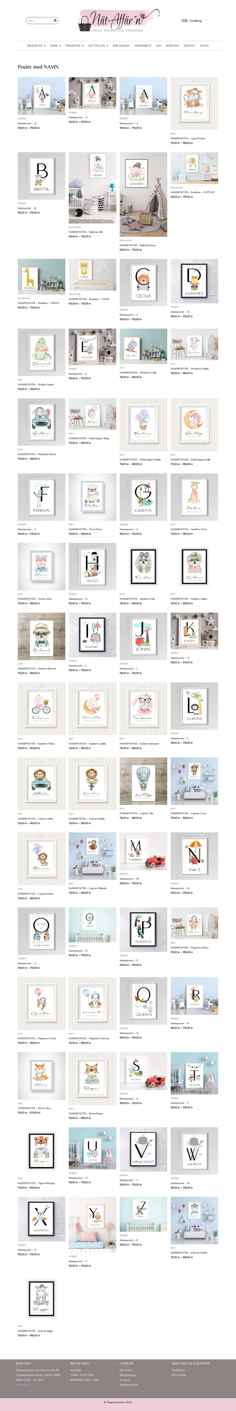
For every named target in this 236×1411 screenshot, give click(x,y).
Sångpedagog (128, 1375)
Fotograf (125, 1379)
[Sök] (55, 20)
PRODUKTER (35, 45)
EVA (158, 45)
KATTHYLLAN (97, 45)
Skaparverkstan (129, 1384)
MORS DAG (172, 45)
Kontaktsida (23, 1384)
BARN (54, 45)
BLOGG (204, 45)
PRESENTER (73, 45)
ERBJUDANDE (121, 45)
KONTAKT (189, 45)
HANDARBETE (142, 45)
